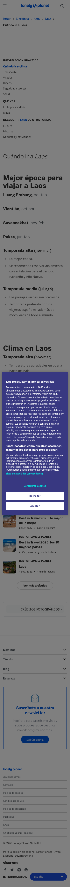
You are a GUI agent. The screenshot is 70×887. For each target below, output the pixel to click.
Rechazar (35, 495)
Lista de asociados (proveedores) (24, 473)
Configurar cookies (35, 485)
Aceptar (35, 505)
